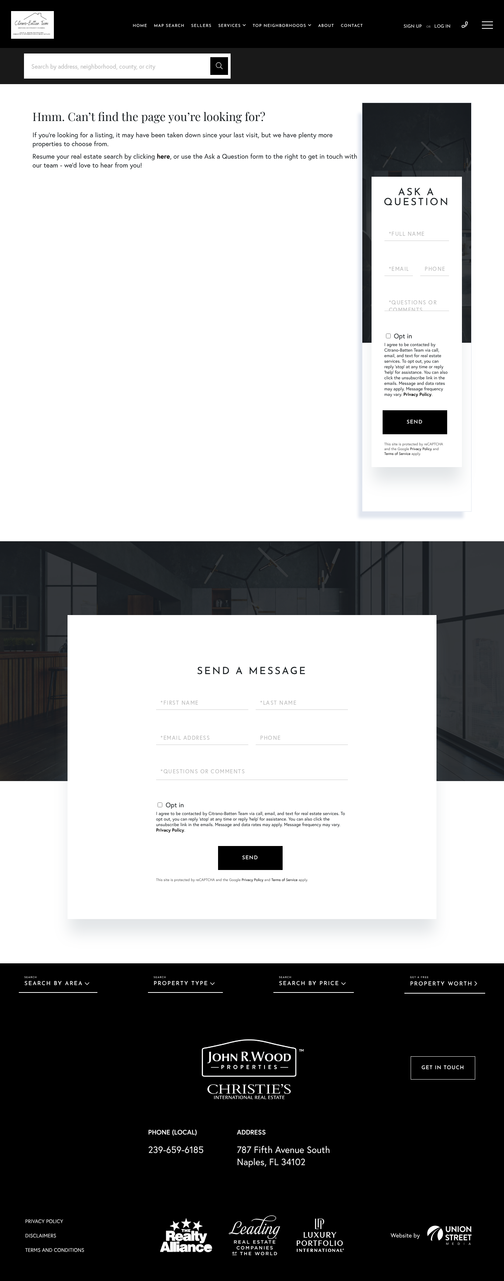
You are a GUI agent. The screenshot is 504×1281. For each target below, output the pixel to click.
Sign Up (413, 26)
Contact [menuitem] (352, 26)
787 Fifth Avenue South (283, 1155)
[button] (219, 66)
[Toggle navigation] (487, 25)
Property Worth (441, 984)
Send (415, 422)
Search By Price (309, 984)
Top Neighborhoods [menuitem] (279, 26)
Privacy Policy (418, 394)
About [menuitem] (326, 26)
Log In (442, 26)
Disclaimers (40, 1235)
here (163, 156)
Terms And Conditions (54, 1249)
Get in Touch (442, 1068)
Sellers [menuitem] (201, 26)
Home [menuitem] (140, 26)
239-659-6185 (465, 25)
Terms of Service (397, 453)
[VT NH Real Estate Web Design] (449, 1235)
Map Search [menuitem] (169, 26)
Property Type (180, 984)
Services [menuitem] (229, 26)
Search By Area (53, 984)
